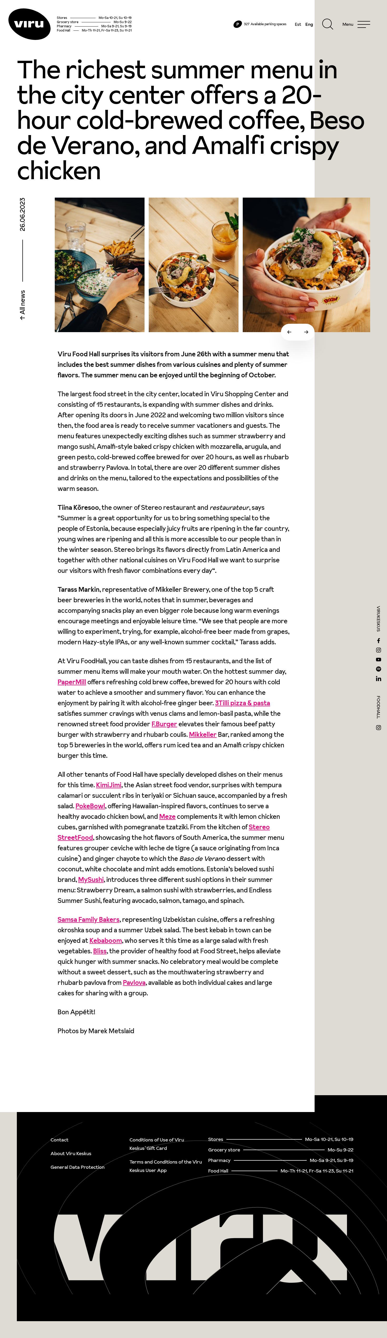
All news (22, 303)
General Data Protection (78, 1167)
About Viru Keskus (71, 1153)
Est (298, 24)
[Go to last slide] (289, 332)
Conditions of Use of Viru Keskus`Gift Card (157, 1143)
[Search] (327, 24)
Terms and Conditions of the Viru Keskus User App (166, 1166)
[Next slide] (306, 332)
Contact (59, 1139)
